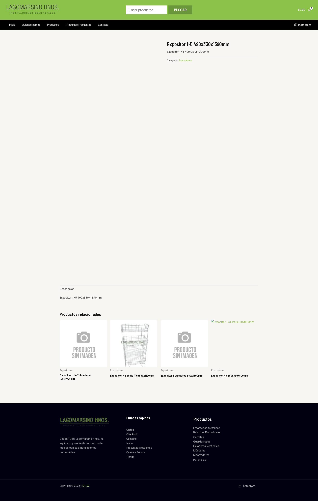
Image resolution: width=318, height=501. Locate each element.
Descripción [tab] (67, 289)
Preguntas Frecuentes (78, 24)
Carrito (130, 429)
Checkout (131, 434)
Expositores (185, 60)
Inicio (12, 24)
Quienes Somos (135, 452)
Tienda (130, 456)
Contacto (103, 24)
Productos (53, 24)
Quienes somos (31, 24)
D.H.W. (85, 485)
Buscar (180, 10)
